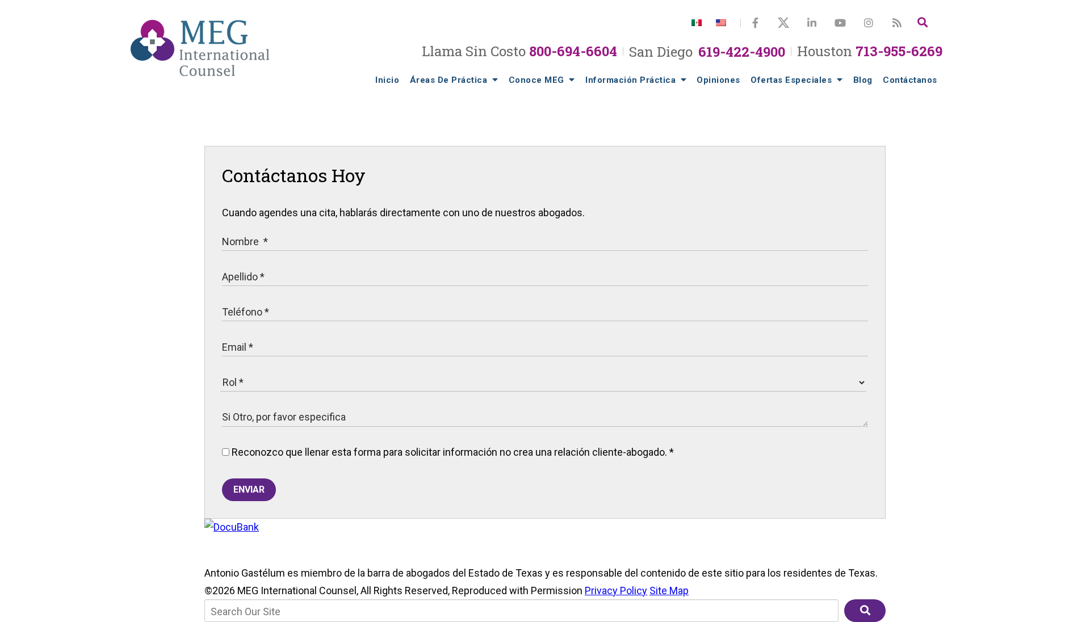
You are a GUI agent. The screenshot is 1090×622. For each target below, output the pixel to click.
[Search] (922, 22)
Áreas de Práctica (450, 80)
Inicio (387, 80)
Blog (863, 80)
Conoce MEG (538, 80)
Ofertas (791, 80)
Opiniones (718, 80)
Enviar (249, 489)
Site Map (669, 590)
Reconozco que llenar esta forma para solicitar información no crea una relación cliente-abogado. (451, 452)
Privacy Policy (616, 590)
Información (630, 80)
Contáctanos (910, 80)
